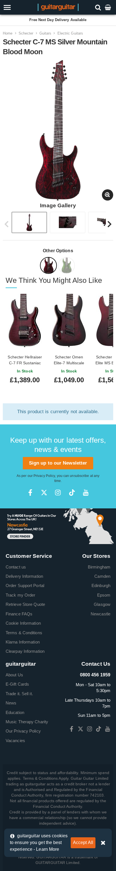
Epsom (104, 595)
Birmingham (99, 567)
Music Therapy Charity (27, 721)
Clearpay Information (25, 651)
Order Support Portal (25, 585)
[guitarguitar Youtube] (86, 492)
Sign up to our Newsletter (58, 463)
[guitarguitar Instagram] (58, 492)
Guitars (45, 33)
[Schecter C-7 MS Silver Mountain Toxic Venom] (67, 266)
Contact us (16, 567)
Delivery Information (24, 576)
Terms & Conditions (24, 632)
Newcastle (100, 613)
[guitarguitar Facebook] (30, 492)
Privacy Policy (44, 476)
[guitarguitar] (58, 6)
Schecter (26, 33)
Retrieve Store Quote (25, 604)
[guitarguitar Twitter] (44, 492)
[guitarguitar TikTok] (72, 492)
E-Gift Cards (17, 684)
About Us (14, 674)
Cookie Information (23, 623)
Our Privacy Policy (23, 731)
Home (7, 33)
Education (15, 712)
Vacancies (15, 740)
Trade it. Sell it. (19, 693)
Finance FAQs (19, 613)
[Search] (99, 7)
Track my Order (20, 595)
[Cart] (108, 7)
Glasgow (102, 604)
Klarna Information (23, 642)
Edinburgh (101, 585)
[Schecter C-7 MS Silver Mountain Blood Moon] (49, 266)
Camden (102, 576)
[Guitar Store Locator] (58, 525)
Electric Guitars (70, 33)
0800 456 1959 (95, 674)
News (11, 703)
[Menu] (16, 7)
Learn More (47, 849)
